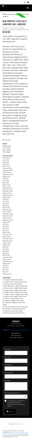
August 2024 (7, 197)
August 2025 (7, 176)
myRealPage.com (19, 424)
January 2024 (7, 212)
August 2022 (7, 245)
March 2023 (6, 232)
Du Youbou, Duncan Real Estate (12, 284)
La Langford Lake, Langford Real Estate (18, 30)
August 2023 (7, 222)
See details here (9, 41)
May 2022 (6, 251)
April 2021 (6, 272)
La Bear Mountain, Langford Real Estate (15, 286)
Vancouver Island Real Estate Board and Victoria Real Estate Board (15, 433)
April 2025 (6, 183)
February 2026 (7, 168)
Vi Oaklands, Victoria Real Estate (13, 311)
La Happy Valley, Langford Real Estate (14, 290)
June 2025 (6, 181)
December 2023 (8, 214)
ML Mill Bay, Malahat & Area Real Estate (15, 307)
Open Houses (7, 150)
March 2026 (6, 166)
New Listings (6, 148)
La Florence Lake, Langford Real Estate (15, 288)
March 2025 (6, 185)
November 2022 (8, 241)
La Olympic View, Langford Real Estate (14, 296)
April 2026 (6, 164)
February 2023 (7, 234)
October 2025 (7, 172)
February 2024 (7, 210)
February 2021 (7, 274)
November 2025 (8, 170)
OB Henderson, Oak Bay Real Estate (14, 309)
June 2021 (6, 267)
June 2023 (6, 226)
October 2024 (7, 193)
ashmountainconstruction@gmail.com (18, 330)
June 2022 (6, 249)
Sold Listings (6, 152)
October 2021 (7, 259)
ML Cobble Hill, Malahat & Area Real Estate (14, 303)
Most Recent (7, 158)
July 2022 (6, 247)
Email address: (9, 365)
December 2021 (8, 257)
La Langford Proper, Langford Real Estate (15, 294)
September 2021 (8, 261)
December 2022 (8, 238)
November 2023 (8, 216)
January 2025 (7, 187)
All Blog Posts (7, 146)
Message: (7, 380)
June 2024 (6, 201)
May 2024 (6, 203)
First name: (8, 349)
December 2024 (8, 189)
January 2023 (7, 236)
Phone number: (9, 373)
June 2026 (6, 160)
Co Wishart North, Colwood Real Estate (15, 282)
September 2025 (8, 174)
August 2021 (7, 263)
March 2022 (6, 255)
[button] (13, 341)
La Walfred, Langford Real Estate (13, 298)
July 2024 (6, 199)
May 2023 (6, 228)
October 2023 (7, 218)
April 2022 (6, 253)
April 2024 (6, 205)
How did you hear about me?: (12, 393)
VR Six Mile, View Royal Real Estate (14, 313)
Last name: (8, 357)
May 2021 (6, 270)
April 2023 (6, 230)
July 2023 (6, 224)
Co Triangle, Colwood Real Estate (13, 280)
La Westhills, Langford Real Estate (13, 300)
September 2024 (8, 195)
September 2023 (8, 220)
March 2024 (6, 207)
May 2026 (6, 162)
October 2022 (7, 243)
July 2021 (6, 265)
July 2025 (6, 178)
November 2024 (8, 191)
